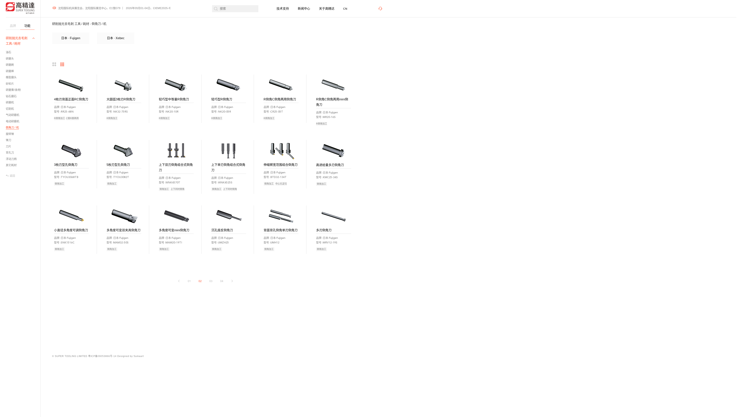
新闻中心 (304, 8)
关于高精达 (326, 8)
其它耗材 (11, 165)
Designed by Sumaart (130, 356)
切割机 (10, 108)
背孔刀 (10, 152)
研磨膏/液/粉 (13, 89)
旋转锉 (10, 133)
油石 (8, 52)
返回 (12, 175)
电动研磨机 (12, 121)
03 (210, 281)
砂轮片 (10, 83)
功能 (27, 25)
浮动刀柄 (11, 158)
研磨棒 (10, 71)
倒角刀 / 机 (12, 127)
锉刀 (8, 140)
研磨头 (10, 58)
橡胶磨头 (11, 77)
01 (189, 281)
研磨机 (10, 102)
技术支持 (283, 8)
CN (345, 8)
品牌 (13, 25)
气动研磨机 (12, 114)
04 (221, 281)
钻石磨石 (11, 96)
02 (200, 281)
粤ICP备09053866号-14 (102, 356)
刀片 (8, 146)
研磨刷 (10, 64)
